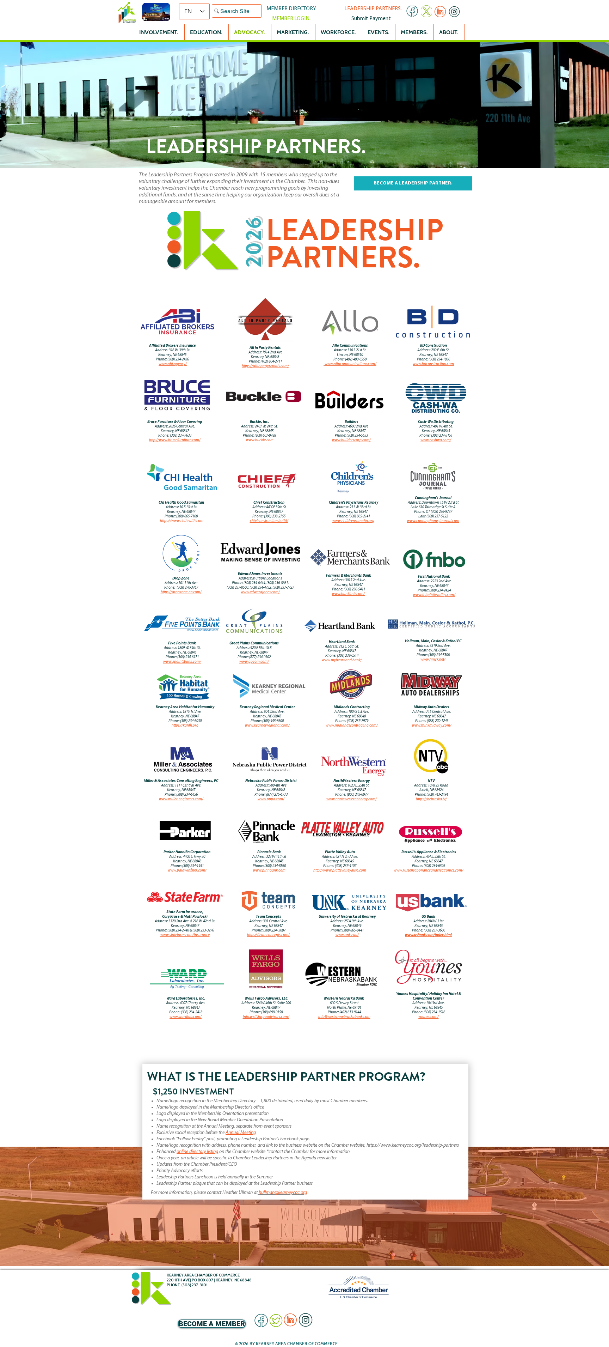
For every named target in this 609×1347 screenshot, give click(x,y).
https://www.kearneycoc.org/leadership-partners (413, 1145)
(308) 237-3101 (195, 1284)
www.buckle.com (259, 440)
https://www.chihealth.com (181, 521)
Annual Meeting (241, 1132)
